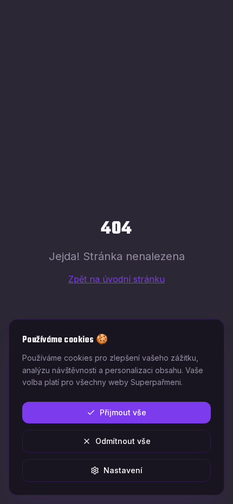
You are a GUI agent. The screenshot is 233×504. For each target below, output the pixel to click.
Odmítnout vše (123, 441)
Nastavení (123, 470)
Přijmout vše (123, 412)
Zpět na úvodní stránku (116, 279)
